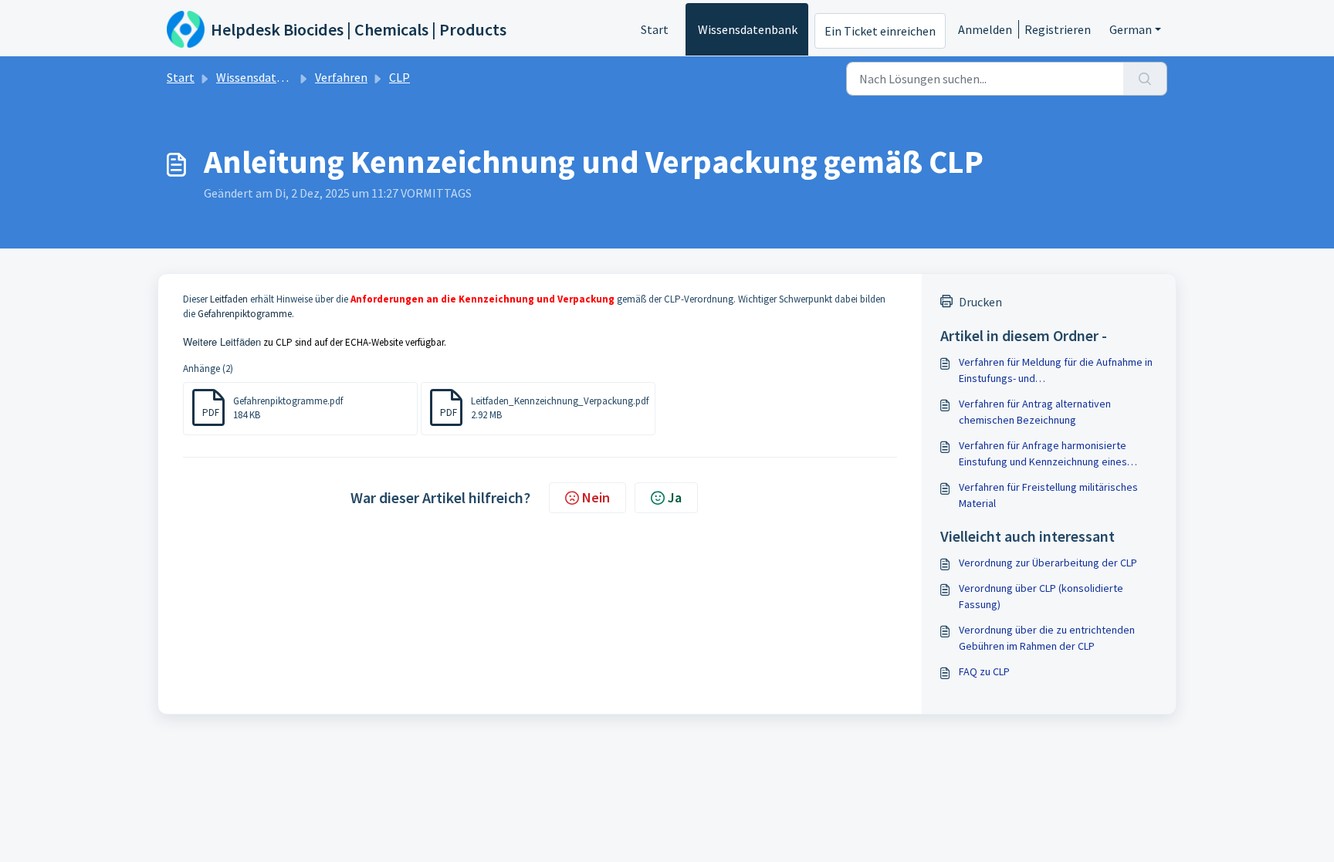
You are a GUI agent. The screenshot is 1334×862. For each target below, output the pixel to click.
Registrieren (1057, 29)
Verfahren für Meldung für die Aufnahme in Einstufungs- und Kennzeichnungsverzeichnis (1056, 371)
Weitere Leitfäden (222, 341)
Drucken (980, 301)
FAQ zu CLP (984, 671)
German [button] (1130, 29)
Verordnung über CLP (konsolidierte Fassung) (1041, 596)
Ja (675, 497)
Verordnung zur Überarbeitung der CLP (1048, 563)
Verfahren (341, 77)
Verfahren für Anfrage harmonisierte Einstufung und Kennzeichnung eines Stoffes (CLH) (1043, 454)
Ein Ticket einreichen (880, 31)
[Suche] (1145, 79)
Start (655, 29)
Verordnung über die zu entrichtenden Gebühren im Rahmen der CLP (1047, 638)
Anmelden (985, 29)
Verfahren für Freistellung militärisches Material (1048, 495)
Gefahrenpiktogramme (245, 313)
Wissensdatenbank (747, 29)
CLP (399, 77)
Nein (596, 497)
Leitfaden (229, 299)
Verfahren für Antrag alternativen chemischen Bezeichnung (1035, 412)
